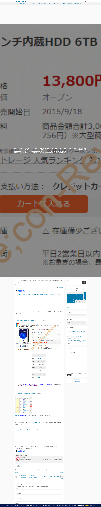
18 (73, 299)
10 (70, 297)
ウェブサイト (18, 498)
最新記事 (26, 455)
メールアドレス (19, 493)
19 (76, 299)
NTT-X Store (28, 469)
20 (79, 299)
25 (73, 301)
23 (68, 301)
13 (79, 297)
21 (82, 299)
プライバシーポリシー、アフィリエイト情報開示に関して (69, 3)
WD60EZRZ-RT (43, 469)
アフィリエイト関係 (47, 3)
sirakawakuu (60, 287)
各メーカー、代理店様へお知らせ (35, 3)
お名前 (17, 488)
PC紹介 (54, 3)
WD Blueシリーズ (35, 469)
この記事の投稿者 (19, 455)
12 (76, 297)
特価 (18, 465)
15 (84, 297)
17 (70, 299)
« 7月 (68, 307)
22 (84, 299)
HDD (23, 469)
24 (70, 301)
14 (82, 297)
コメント (18, 503)
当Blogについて (23, 3)
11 (73, 297)
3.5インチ (19, 469)
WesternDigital (50, 469)
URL (39, 377)
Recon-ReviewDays (20, 1)
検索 (67, 280)
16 (68, 299)
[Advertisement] (50, 15)
